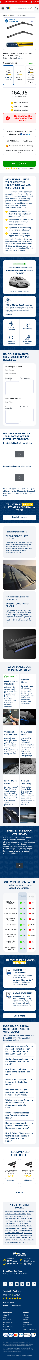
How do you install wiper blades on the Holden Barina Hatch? (17, 1072)
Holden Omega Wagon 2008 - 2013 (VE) (16, 1212)
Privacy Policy (27, 1324)
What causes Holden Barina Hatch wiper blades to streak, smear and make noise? (17, 1104)
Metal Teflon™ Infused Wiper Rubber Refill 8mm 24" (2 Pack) (28, 1172)
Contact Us (7, 1320)
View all (19, 1192)
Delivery (25, 1315)
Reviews (25, 1327)
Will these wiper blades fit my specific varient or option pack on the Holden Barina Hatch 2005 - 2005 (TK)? (17, 1050)
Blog (4, 1317)
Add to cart (19, 164)
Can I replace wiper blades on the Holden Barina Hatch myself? (17, 1061)
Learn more (9, 314)
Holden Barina (21, 15)
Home (5, 15)
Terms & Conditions (29, 1329)
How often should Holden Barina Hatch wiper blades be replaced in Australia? (16, 1092)
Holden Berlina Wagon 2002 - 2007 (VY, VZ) (18, 1242)
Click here (20, 58)
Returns (25, 1320)
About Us (6, 1315)
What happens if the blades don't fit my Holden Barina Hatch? (17, 1115)
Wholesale (6, 1329)
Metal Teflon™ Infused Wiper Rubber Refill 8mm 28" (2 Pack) (11, 1172)
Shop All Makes (8, 1327)
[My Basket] (36, 8)
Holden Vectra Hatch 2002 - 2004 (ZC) (23, 1240)
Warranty (26, 1322)
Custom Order (8, 1322)
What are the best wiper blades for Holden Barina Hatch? (16, 1082)
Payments (26, 1317)
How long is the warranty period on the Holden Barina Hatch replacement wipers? (17, 1125)
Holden (12, 15)
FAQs (5, 1324)
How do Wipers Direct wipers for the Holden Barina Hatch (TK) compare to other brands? (17, 1137)
